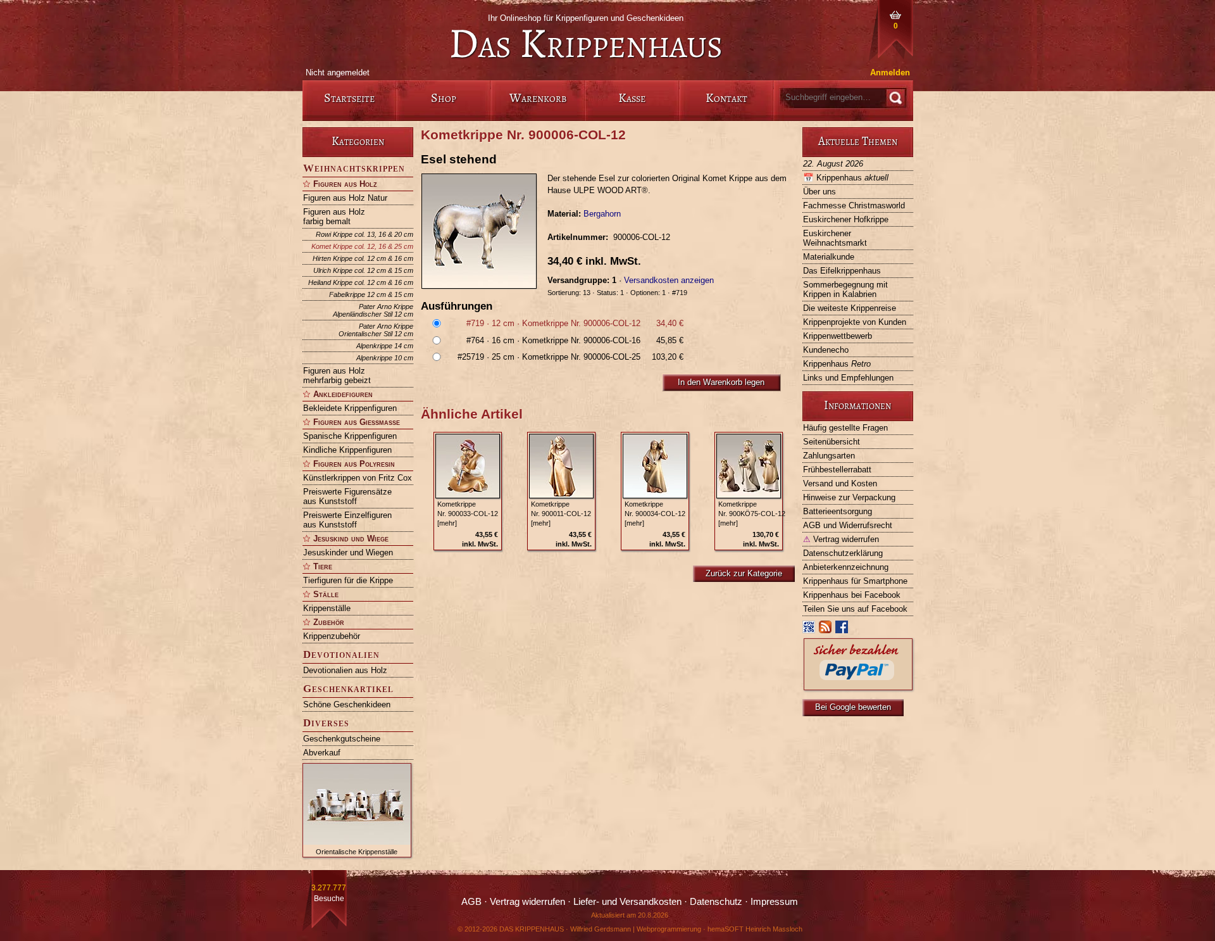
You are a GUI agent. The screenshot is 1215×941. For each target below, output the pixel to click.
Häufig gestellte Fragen (845, 428)
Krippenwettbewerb (837, 336)
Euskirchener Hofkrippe (845, 219)
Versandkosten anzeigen (669, 280)
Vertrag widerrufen (841, 539)
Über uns (819, 191)
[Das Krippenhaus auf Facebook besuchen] (842, 629)
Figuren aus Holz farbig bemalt (334, 216)
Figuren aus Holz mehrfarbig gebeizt (337, 375)
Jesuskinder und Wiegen (348, 552)
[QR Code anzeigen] (809, 629)
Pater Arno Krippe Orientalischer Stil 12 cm (376, 330)
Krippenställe (327, 608)
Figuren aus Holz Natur (345, 198)
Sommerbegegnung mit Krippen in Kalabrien (845, 289)
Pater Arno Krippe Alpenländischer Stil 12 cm (373, 310)
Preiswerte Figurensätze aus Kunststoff (347, 496)
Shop (443, 97)
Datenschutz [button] (716, 902)
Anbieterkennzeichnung (845, 567)
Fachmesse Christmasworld (854, 205)
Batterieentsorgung (837, 511)
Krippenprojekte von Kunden (854, 322)
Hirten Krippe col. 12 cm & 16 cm (363, 258)
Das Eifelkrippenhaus (842, 270)
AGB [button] (471, 902)
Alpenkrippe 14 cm (384, 346)
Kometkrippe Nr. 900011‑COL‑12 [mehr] (561, 513)
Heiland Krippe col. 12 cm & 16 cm (360, 282)
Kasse (631, 97)
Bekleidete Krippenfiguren (350, 408)
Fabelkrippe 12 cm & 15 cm (371, 294)
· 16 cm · (574, 340)
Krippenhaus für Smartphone (855, 581)
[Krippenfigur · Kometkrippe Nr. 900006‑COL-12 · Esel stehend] (484, 231)
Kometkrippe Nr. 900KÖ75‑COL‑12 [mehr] (751, 513)
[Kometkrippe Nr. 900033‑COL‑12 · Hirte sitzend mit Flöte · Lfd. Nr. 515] (467, 466)
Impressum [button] (774, 902)
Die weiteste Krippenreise (849, 308)
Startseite (349, 97)
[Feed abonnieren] (826, 629)
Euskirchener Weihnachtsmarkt (835, 238)
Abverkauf (321, 752)
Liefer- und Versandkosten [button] (627, 902)
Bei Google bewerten (853, 707)
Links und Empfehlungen (848, 377)
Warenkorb (537, 97)
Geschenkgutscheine (341, 738)
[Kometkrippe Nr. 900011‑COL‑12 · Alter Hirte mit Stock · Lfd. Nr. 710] (561, 466)
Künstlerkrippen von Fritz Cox (357, 478)
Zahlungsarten (829, 455)
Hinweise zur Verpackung (849, 497)
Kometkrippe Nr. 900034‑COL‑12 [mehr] (655, 513)
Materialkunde (828, 257)
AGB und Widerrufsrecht (847, 525)
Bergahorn (602, 213)
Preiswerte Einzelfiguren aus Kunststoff (347, 519)
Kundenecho (826, 350)
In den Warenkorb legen (721, 382)
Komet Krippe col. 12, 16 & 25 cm (362, 246)
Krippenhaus (845, 177)
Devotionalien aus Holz (345, 670)
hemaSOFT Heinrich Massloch (754, 929)
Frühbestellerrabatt (837, 469)
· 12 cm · (574, 323)
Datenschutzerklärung (843, 553)
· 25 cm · (570, 357)
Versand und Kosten (840, 483)
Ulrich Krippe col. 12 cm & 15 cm (363, 270)
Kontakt (726, 97)
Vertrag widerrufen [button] (527, 902)
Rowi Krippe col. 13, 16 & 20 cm (364, 234)
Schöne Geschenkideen (346, 704)
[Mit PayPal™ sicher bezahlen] (858, 686)
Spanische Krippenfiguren (350, 436)
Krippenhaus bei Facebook (851, 595)
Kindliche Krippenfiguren (347, 450)
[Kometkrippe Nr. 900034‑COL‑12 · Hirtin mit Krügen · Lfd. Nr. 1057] (654, 466)
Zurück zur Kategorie (744, 573)
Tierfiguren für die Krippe (348, 580)
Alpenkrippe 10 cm (384, 358)
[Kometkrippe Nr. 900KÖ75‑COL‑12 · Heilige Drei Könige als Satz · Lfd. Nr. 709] (748, 466)
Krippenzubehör (331, 636)
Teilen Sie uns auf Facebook (855, 609)
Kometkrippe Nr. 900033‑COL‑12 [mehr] (467, 513)
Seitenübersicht (831, 441)
